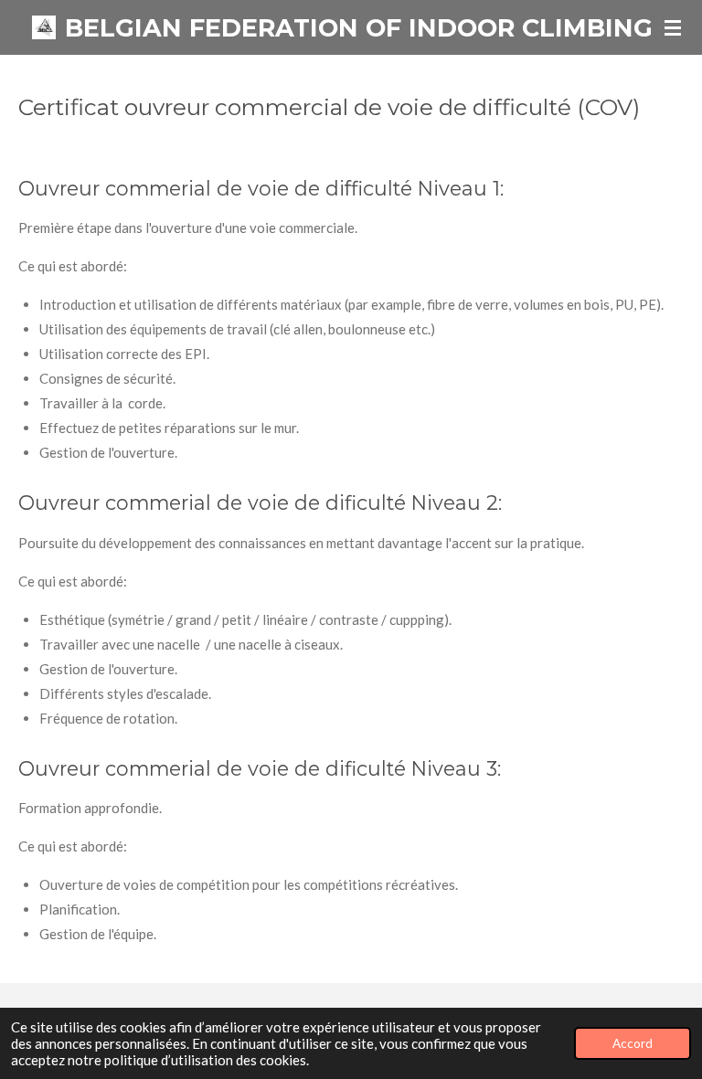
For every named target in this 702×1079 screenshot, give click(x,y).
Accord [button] (632, 1043)
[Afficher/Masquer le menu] (673, 27)
